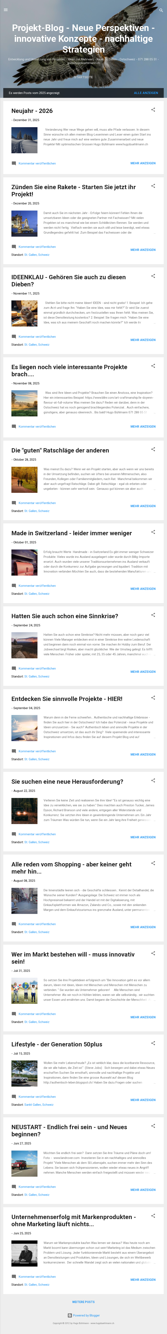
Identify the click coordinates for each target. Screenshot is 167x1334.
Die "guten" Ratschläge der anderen (60, 450)
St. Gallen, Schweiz (36, 255)
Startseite (83, 77)
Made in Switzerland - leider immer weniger (71, 533)
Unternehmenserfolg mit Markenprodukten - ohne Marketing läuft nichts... (73, 1220)
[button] (153, 110)
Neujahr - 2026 (32, 110)
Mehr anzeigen (143, 163)
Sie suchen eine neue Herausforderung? (67, 781)
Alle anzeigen (146, 93)
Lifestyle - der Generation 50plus (56, 1044)
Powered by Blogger (86, 1315)
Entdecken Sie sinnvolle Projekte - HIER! (66, 698)
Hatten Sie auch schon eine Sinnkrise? (64, 616)
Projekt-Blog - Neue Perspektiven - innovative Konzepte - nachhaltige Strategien (83, 38)
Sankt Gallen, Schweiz (39, 1105)
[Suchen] (161, 11)
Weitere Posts (83, 1302)
